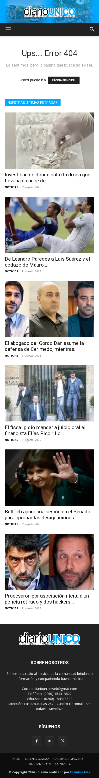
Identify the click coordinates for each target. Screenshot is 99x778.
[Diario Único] (49, 11)
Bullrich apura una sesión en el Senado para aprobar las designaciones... (47, 515)
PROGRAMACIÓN (39, 764)
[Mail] (49, 741)
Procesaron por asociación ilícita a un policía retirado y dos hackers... (47, 599)
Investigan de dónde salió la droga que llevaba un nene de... (47, 178)
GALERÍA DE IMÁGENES (68, 759)
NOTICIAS (11, 187)
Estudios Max (80, 772)
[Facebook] (36, 741)
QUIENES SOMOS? (37, 759)
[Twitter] (62, 741)
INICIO (16, 759)
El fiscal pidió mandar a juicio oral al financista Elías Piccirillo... (45, 430)
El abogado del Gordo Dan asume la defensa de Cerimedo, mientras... (44, 346)
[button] (8, 29)
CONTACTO (63, 764)
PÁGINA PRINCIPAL (64, 80)
